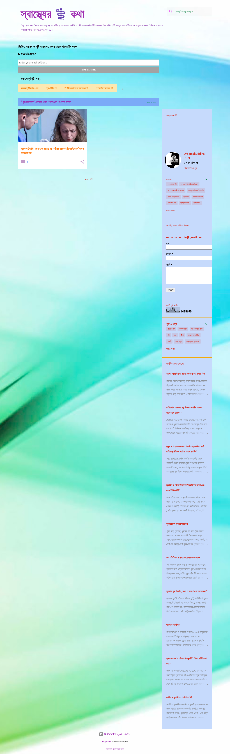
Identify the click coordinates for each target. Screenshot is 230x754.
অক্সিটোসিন (197, 203)
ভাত (175, 335)
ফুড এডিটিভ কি (51, 88)
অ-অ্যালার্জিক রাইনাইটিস (196, 190)
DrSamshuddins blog (194, 155)
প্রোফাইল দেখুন (190, 168)
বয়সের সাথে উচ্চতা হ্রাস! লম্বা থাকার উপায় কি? (185, 373)
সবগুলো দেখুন (151, 102)
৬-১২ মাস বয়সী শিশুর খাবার (176, 190)
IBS (182, 335)
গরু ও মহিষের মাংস (197, 329)
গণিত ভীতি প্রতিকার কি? (104, 88)
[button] (82, 162)
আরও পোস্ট (88, 179)
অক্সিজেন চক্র (172, 203)
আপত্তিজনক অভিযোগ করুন (177, 225)
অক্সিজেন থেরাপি (198, 197)
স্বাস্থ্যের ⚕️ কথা (52, 13)
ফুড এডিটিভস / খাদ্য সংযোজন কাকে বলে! (183, 557)
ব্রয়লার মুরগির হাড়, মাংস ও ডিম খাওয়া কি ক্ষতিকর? (187, 591)
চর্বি (168, 335)
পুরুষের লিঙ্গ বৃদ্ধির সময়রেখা (177, 523)
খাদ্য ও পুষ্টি (171, 329)
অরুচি (169, 341)
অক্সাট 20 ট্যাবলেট (173, 197)
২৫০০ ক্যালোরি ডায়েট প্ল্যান (189, 184)
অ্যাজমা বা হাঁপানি (173, 624)
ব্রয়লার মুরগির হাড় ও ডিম (29, 88)
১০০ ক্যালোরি (172, 184)
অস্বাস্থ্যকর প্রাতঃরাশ (192, 341)
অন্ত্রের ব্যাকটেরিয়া (193, 335)
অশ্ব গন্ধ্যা (178, 341)
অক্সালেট (186, 197)
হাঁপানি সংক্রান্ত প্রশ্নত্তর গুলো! (76, 88)
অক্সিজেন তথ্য (184, 203)
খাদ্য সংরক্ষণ (183, 329)
